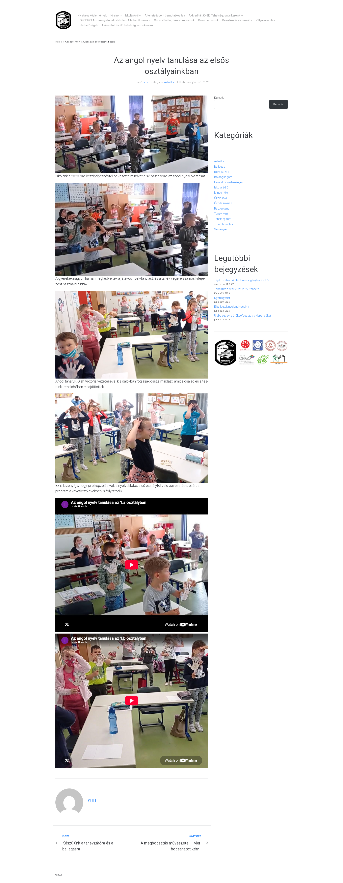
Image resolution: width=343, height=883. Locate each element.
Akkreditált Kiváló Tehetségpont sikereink (214, 15)
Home (58, 42)
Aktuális (169, 82)
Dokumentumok (208, 20)
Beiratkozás (221, 171)
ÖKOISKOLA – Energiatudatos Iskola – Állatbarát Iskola (114, 20)
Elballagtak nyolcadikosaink (231, 306)
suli (145, 82)
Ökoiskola (220, 198)
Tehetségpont (222, 218)
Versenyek (220, 229)
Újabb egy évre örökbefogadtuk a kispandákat (242, 315)
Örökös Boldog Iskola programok (174, 20)
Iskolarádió (221, 187)
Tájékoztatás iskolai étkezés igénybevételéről (241, 280)
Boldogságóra (223, 177)
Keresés (219, 97)
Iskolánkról (132, 15)
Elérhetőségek (89, 25)
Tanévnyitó (221, 213)
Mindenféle (221, 192)
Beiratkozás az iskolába (237, 20)
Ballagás (219, 166)
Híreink (115, 15)
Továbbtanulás (223, 224)
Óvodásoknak (223, 203)
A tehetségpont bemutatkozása (165, 15)
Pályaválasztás (265, 20)
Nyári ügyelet (222, 297)
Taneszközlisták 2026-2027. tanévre (236, 289)
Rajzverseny (221, 208)
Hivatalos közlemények (92, 15)
